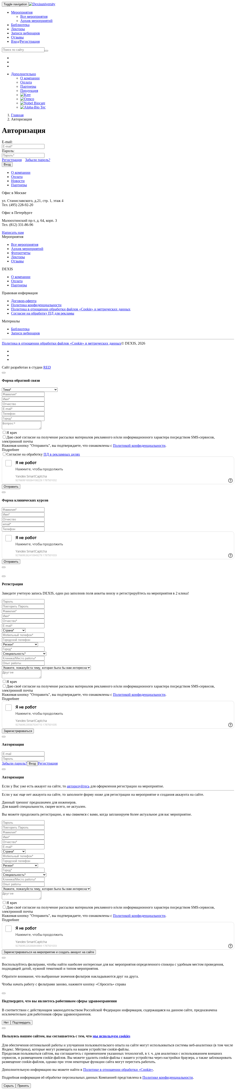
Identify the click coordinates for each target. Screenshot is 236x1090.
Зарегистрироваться (18, 731)
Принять (23, 1085)
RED (47, 367)
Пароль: (8, 151)
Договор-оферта (23, 301)
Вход (15, 41)
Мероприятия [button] (21, 12)
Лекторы (18, 29)
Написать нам (13, 232)
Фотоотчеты (20, 253)
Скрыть (9, 1085)
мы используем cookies (111, 1036)
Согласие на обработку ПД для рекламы (42, 313)
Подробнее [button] (10, 450)
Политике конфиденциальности (167, 1077)
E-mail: (7, 142)
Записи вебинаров (25, 33)
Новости (18, 181)
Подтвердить (21, 1022)
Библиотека (20, 25)
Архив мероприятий (36, 21)
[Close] (4, 372)
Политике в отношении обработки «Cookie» (118, 1070)
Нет (6, 1022)
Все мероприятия (33, 16)
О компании (30, 78)
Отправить (11, 486)
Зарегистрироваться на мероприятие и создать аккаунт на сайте (49, 952)
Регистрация (30, 41)
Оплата (26, 82)
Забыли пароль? (37, 160)
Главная (17, 115)
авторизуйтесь (78, 786)
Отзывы (17, 37)
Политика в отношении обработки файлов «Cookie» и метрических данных (70, 309)
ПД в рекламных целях (62, 454)
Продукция (29, 91)
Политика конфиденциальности (36, 305)
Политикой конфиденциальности (139, 445)
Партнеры (28, 86)
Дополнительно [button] (23, 74)
